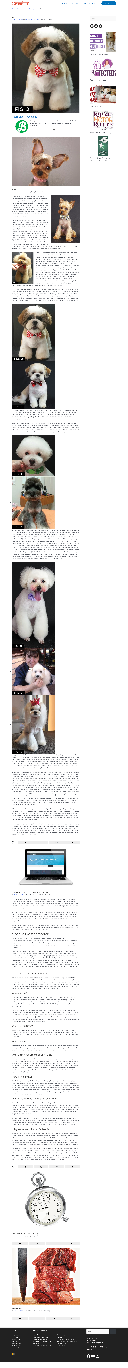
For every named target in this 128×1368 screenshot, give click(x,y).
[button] (68, 3)
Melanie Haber (18, 895)
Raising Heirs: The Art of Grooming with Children (100, 159)
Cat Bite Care (95, 107)
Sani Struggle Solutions (99, 54)
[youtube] (96, 26)
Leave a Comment (17, 19)
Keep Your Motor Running (100, 132)
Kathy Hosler (18, 1236)
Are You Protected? (98, 80)
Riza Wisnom (18, 192)
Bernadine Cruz (18, 1311)
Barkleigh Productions (33, 19)
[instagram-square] (101, 26)
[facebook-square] (92, 26)
